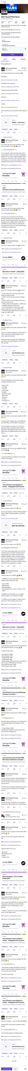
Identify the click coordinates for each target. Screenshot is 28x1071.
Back (4, 2)
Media (14, 59)
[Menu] (25, 54)
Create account (7, 1069)
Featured (23, 59)
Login (15, 1069)
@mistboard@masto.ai (6, 18)
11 (8, 22)
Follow (12, 54)
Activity (5, 59)
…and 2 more (21, 766)
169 (2, 22)
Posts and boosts (5, 64)
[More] (26, 132)
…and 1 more (21, 196)
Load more (14, 1061)
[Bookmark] (20, 132)
